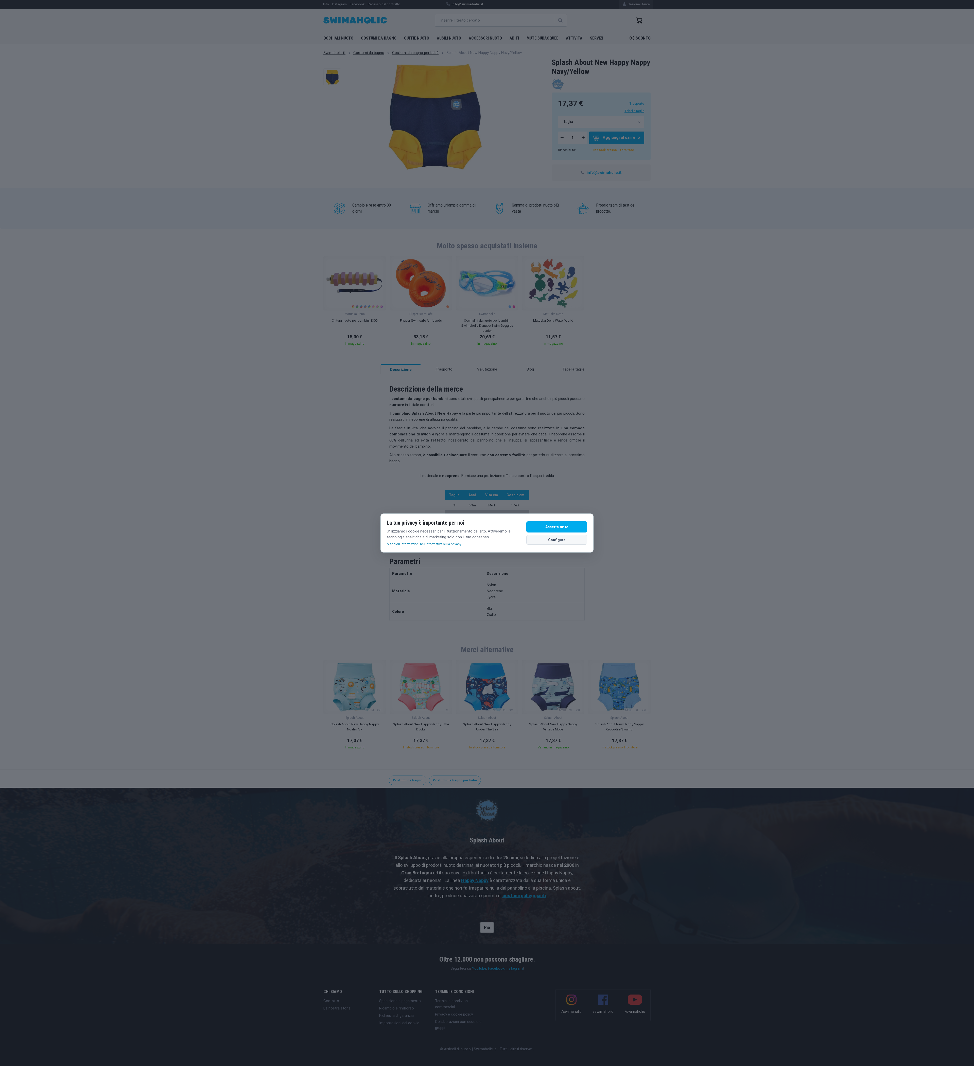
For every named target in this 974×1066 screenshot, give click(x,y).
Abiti (514, 38)
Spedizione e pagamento (400, 1001)
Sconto (643, 38)
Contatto (331, 1001)
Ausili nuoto (449, 38)
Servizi (596, 38)
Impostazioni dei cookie (399, 1023)
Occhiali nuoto (338, 38)
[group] (354, 302)
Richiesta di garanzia (396, 1015)
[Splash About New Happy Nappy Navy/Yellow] (332, 77)
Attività (574, 38)
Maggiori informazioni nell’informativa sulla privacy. (424, 544)
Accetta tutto (556, 527)
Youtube (479, 968)
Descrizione (401, 369)
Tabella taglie (634, 111)
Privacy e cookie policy (454, 1014)
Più (487, 927)
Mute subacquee (542, 38)
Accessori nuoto (485, 38)
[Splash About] (558, 84)
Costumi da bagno (378, 38)
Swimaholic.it (334, 52)
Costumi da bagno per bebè (415, 52)
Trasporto (636, 103)
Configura (556, 540)
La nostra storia (337, 1008)
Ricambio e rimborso (396, 1008)
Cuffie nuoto (416, 38)
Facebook (496, 968)
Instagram (514, 968)
